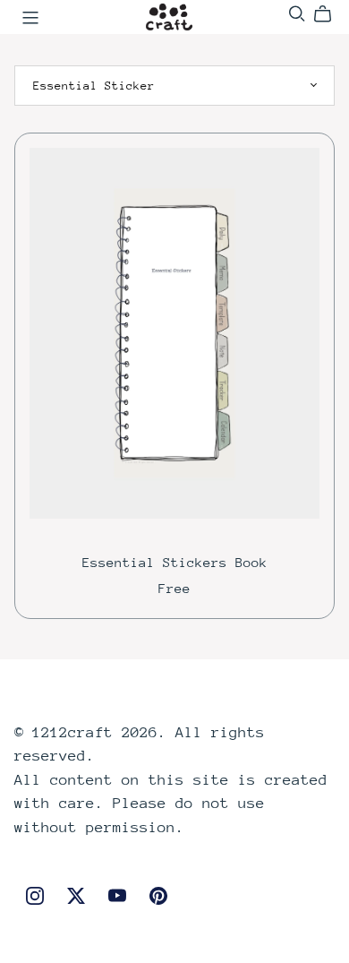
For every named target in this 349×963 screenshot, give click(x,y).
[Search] (297, 13)
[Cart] (329, 14)
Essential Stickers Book (175, 562)
